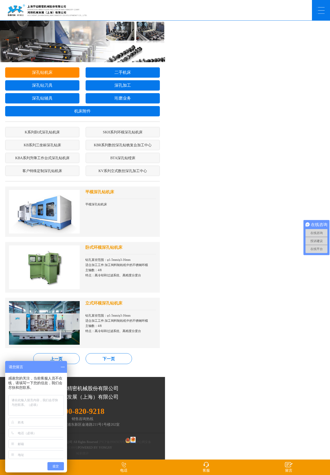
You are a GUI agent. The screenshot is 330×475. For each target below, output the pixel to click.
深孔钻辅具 (42, 98)
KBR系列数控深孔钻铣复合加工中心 (123, 145)
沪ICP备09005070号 (112, 442)
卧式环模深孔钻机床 (103, 247)
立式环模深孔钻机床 (103, 303)
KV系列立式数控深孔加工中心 (122, 171)
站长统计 (82, 453)
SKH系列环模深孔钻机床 (123, 132)
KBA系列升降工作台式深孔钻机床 (42, 158)
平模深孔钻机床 (99, 192)
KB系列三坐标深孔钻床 (42, 145)
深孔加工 (122, 85)
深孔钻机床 (42, 72)
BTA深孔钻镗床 (122, 158)
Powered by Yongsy (95, 447)
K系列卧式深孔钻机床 (42, 132)
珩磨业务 (122, 98)
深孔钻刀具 (42, 85)
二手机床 (122, 72)
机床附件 (82, 111)
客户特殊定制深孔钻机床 (42, 171)
